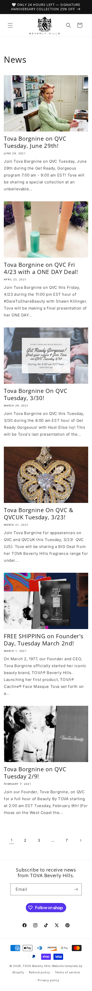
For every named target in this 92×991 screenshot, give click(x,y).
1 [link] (12, 840)
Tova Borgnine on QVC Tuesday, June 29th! (35, 142)
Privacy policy (48, 980)
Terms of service (67, 972)
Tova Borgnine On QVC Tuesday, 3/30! (35, 394)
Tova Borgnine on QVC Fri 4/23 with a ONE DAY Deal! (41, 268)
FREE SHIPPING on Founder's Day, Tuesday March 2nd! (43, 639)
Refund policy (39, 972)
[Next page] (80, 840)
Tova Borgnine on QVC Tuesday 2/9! (35, 772)
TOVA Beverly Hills (37, 966)
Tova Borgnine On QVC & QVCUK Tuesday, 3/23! (38, 513)
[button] (10, 25)
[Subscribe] (76, 889)
